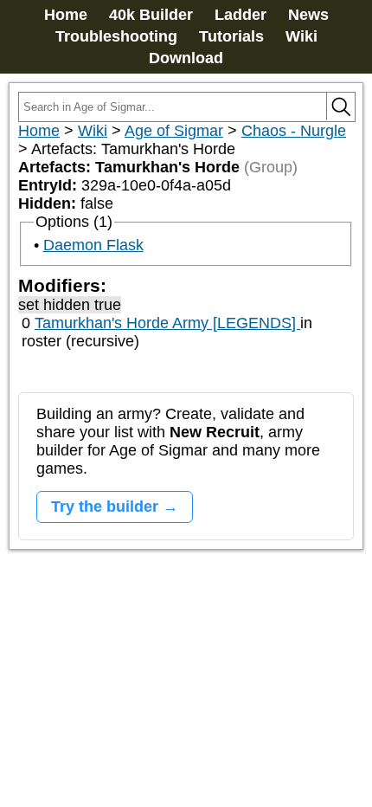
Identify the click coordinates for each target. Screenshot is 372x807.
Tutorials (231, 36)
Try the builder (104, 506)
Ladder (240, 14)
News (308, 14)
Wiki (301, 36)
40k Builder (151, 14)
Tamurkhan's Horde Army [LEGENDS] (167, 323)
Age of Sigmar (174, 130)
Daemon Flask (93, 245)
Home (65, 14)
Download (186, 58)
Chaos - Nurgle (293, 130)
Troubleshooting (116, 36)
